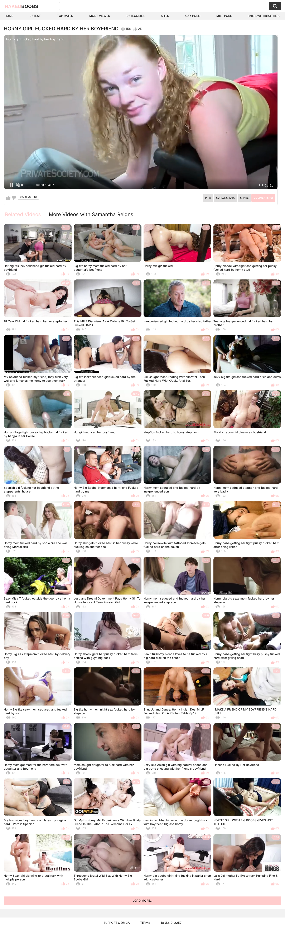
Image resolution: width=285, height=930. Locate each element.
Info (208, 197)
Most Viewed (99, 15)
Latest (35, 15)
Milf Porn (224, 15)
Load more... (143, 900)
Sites (165, 15)
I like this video (8, 198)
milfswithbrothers (264, 15)
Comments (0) (263, 197)
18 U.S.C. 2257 (171, 922)
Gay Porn (192, 15)
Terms (145, 922)
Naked (21, 6)
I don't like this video (13, 198)
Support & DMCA (116, 922)
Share (244, 197)
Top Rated (65, 15)
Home (9, 15)
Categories (135, 15)
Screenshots (225, 197)
